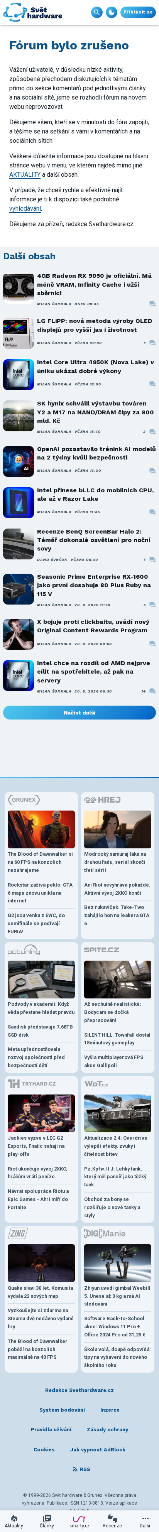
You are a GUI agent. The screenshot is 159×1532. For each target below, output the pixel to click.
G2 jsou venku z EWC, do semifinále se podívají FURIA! (36, 923)
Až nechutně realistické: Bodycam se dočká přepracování (112, 1012)
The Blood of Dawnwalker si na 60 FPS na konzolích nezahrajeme (40, 862)
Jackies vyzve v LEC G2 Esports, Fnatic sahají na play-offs (36, 1146)
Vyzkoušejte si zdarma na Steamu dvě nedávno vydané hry (41, 1318)
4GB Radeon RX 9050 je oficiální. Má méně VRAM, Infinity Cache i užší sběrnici (94, 284)
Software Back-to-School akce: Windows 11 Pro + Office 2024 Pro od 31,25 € (114, 1327)
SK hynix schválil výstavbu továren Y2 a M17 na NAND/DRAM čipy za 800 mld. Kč (95, 412)
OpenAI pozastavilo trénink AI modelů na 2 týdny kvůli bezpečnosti (96, 453)
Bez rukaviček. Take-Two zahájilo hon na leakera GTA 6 (116, 915)
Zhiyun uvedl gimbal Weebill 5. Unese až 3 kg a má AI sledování (117, 1296)
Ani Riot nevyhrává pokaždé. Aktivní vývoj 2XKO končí (117, 889)
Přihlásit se (138, 12)
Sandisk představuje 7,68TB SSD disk (40, 1031)
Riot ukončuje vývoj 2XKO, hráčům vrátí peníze (38, 1173)
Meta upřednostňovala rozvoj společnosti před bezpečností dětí (36, 1057)
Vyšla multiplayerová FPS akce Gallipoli (113, 1061)
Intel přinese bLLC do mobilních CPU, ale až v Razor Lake (95, 494)
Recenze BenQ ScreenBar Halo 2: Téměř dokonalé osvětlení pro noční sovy (94, 540)
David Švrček (52, 559)
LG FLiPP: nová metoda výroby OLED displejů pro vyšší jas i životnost (94, 325)
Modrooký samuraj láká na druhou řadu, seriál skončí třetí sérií (115, 862)
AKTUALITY (25, 174)
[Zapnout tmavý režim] (111, 12)
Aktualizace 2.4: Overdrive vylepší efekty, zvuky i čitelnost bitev (115, 1146)
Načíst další (79, 712)
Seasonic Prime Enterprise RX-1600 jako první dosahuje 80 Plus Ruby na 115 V (94, 585)
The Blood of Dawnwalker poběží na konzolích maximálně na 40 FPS (38, 1349)
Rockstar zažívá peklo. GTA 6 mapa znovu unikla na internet (40, 893)
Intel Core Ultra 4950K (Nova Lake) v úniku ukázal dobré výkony (95, 366)
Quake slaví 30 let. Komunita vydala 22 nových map (40, 1292)
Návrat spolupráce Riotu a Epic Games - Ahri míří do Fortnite (38, 1199)
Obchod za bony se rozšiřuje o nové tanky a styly (112, 1207)
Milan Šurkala (54, 304)
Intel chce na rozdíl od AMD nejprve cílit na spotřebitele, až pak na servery (93, 671)
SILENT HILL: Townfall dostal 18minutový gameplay (117, 1039)
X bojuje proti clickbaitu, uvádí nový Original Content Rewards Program (93, 626)
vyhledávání (25, 208)
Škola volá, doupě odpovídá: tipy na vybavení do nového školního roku (117, 1357)
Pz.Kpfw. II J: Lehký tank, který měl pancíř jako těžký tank (115, 1177)
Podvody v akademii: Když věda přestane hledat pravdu (41, 1008)
